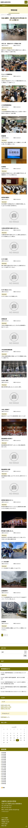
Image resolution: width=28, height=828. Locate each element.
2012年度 (3, 776)
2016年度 (3, 769)
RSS (4, 787)
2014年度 (3, 773)
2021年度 (3, 761)
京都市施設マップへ (5, 717)
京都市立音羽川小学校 (6, 707)
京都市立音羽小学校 (5, 705)
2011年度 (3, 778)
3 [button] (5, 635)
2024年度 (3, 756)
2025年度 (3, 754)
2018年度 (3, 766)
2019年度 (3, 764)
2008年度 (3, 783)
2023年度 (3, 757)
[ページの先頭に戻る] (26, 826)
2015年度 (3, 771)
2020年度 (3, 763)
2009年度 (3, 781)
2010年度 (3, 780)
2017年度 (3, 768)
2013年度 (3, 775)
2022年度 (3, 759)
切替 (25, 655)
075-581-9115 (8, 805)
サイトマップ (5, 811)
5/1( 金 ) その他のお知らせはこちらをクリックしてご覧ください (14, 691)
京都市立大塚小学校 (5, 708)
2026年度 (3, 752)
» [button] (7, 635)
